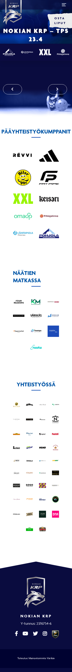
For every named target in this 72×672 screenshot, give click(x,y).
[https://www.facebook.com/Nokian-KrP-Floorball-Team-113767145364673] (17, 633)
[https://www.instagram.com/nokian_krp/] (45, 633)
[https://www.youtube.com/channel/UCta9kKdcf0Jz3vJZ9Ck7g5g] (26, 633)
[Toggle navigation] (64, 5)
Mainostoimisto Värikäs (42, 658)
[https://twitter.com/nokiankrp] (36, 633)
